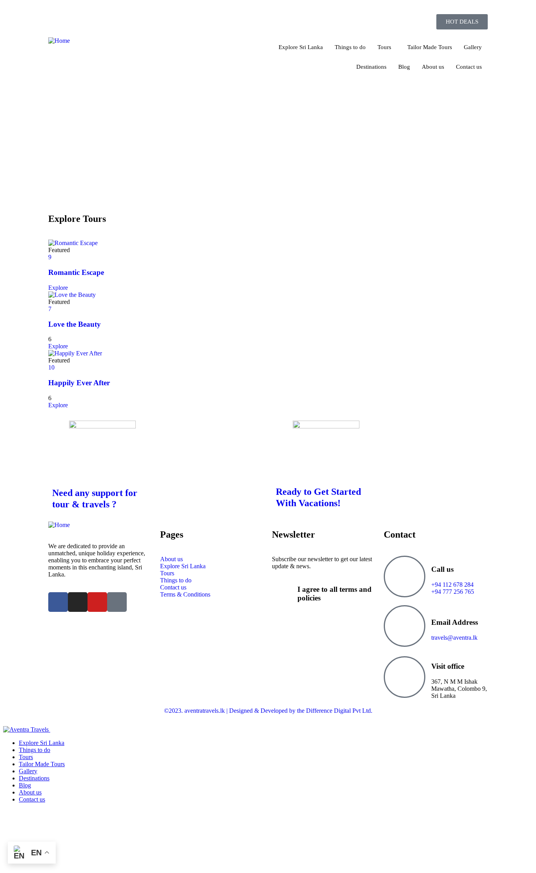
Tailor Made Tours (429, 47)
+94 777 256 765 (404, 10)
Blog (404, 67)
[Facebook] (58, 602)
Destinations (371, 67)
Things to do (350, 47)
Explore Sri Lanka (301, 47)
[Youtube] (97, 602)
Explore (58, 287)
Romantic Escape (76, 272)
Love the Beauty (74, 324)
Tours (384, 47)
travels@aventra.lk (464, 10)
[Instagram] (78, 602)
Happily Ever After (79, 383)
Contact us (469, 67)
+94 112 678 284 (452, 584)
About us (433, 67)
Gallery (473, 47)
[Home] (59, 40)
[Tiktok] (117, 602)
